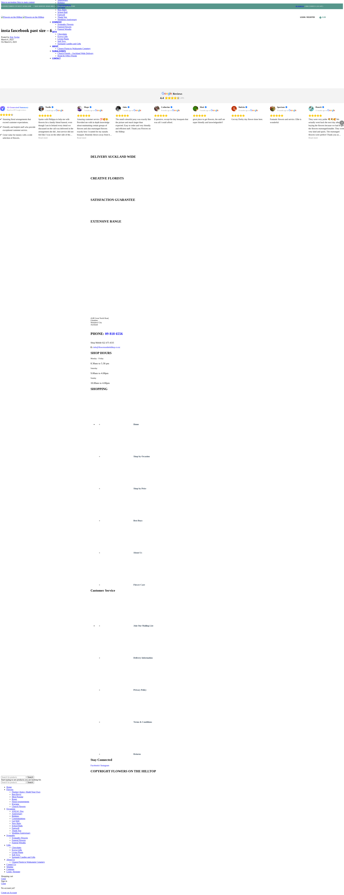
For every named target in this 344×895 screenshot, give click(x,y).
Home (136, 424)
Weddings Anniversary (67, 19)
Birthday (61, 2)
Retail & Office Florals (67, 56)
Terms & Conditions (142, 722)
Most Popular (17, 797)
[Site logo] (12, 17)
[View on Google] (41, 108)
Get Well (61, 7)
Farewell (61, 15)
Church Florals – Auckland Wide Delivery (75, 53)
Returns (137, 754)
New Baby (62, 10)
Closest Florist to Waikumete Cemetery (74, 48)
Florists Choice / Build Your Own (26, 792)
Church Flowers (19, 806)
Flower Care (139, 585)
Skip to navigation (9, 2)
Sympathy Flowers (66, 24)
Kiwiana (15, 804)
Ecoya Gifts (63, 36)
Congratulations (64, 5)
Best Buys (137, 520)
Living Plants (63, 39)
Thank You (62, 17)
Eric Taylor (14, 37)
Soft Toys (62, 41)
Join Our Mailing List (143, 626)
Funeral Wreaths (64, 29)
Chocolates (62, 34)
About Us (137, 553)
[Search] (317, 17)
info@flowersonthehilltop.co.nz (106, 347)
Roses (14, 799)
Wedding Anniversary (21, 833)
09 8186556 (300, 6)
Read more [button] (43, 138)
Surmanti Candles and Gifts (69, 44)
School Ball (62, 12)
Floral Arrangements (20, 801)
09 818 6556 (114, 334)
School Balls (17, 826)
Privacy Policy (139, 690)
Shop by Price (139, 488)
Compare (10, 869)
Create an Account (9, 893)
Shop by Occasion (141, 456)
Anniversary (17, 814)
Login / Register (13, 872)
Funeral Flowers (64, 27)
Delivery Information (143, 658)
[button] (2, 123)
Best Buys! (16, 794)
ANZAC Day (18, 811)
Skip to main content (26, 2)
